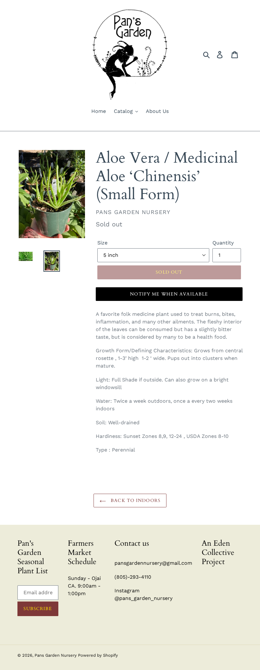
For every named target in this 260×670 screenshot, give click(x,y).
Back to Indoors (134, 501)
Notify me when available (169, 294)
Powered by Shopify (98, 655)
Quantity (223, 243)
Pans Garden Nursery (56, 655)
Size (102, 243)
